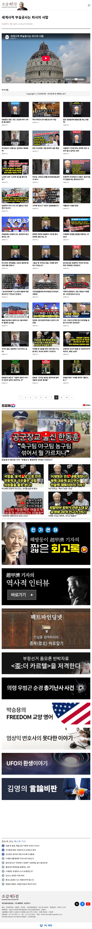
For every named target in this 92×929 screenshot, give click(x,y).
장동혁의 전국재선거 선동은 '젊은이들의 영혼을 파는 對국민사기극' (76, 178)
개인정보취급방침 (7, 903)
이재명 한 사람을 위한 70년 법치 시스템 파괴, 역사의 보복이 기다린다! (45, 350)
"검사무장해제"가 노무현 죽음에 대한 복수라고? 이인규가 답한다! (15, 292)
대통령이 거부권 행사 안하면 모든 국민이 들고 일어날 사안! (76, 149)
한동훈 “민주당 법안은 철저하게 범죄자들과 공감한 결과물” (45, 378)
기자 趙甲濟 (19, 903)
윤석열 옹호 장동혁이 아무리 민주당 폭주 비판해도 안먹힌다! (76, 264)
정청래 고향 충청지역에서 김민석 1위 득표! (45, 321)
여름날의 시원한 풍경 (70, 205)
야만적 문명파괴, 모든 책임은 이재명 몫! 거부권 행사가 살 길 (76, 292)
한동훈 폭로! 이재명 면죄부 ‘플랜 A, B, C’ (76, 378)
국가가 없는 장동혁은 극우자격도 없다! (14, 350)
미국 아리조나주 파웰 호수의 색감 (44, 119)
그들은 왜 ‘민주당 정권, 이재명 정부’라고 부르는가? (45, 264)
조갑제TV (27, 903)
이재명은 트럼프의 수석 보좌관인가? (19, 871)
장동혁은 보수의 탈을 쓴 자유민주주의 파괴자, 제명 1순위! (76, 350)
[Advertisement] (46, 819)
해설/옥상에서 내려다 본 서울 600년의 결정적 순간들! (15, 321)
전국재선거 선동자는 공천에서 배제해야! (15, 149)
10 (67, 397)
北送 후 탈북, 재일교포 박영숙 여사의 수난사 (22, 845)
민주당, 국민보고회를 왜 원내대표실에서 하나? (45, 178)
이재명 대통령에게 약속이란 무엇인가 (20, 858)
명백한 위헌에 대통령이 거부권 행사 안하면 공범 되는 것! (45, 235)
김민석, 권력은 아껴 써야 (15, 875)
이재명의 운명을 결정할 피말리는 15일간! (76, 235)
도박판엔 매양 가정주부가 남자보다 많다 (21, 850)
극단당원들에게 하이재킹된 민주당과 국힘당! (45, 292)
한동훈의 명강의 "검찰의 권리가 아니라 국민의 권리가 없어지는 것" (15, 378)
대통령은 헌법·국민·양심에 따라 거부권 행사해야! (15, 120)
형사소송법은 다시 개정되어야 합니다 (20, 879)
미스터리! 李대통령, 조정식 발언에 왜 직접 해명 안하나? (15, 264)
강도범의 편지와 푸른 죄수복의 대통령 (20, 854)
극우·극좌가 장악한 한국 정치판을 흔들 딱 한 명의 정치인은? (76, 321)
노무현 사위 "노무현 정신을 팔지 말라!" (14, 178)
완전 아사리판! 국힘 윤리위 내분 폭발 (45, 148)
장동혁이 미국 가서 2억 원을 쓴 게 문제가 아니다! (15, 206)
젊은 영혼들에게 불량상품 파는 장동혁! (76, 120)
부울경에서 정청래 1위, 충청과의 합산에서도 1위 (15, 235)
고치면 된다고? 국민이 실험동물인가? (45, 205)
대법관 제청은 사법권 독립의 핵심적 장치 (21, 884)
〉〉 (71, 397)
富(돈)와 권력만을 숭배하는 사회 (18, 867)
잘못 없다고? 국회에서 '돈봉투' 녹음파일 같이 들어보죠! (27, 862)
